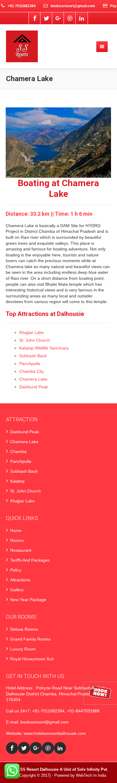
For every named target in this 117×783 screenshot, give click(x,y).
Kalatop (17, 481)
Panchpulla (29, 363)
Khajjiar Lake (31, 332)
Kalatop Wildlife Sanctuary (44, 348)
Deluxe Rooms (24, 629)
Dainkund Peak (33, 386)
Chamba (18, 451)
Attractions (20, 579)
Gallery (17, 589)
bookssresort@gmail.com (44, 722)
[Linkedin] (82, 18)
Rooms (17, 540)
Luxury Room (23, 649)
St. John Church (34, 340)
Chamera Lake (33, 379)
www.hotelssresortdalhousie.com (55, 733)
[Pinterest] (70, 18)
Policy (15, 570)
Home (16, 530)
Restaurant (20, 550)
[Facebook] (35, 18)
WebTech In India (91, 775)
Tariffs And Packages (30, 560)
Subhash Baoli (32, 355)
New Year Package (28, 599)
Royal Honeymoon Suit (32, 658)
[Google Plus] (58, 18)
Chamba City (31, 371)
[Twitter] (46, 18)
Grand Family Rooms (30, 639)
